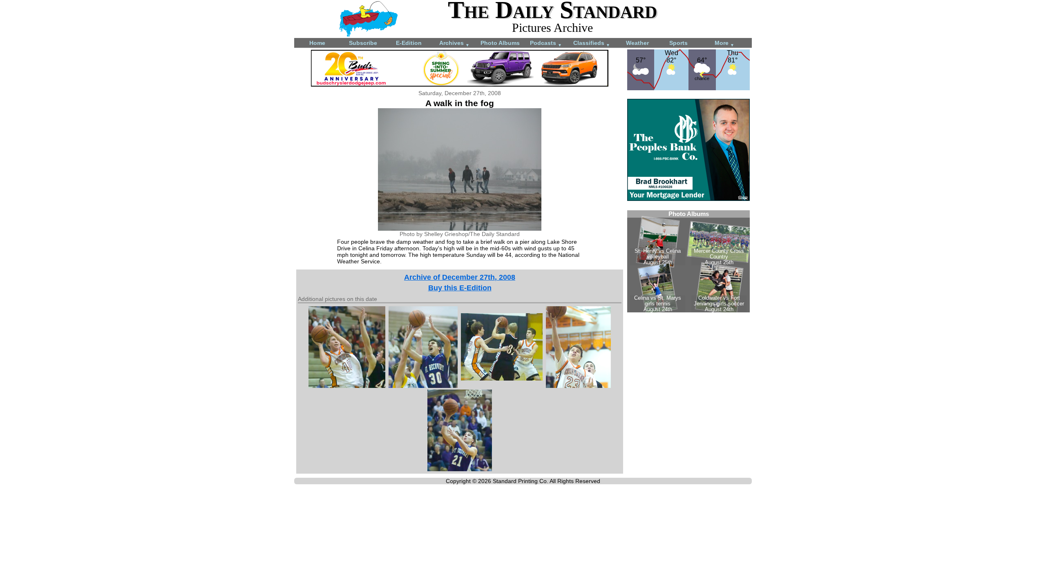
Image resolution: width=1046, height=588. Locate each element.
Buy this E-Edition (460, 288)
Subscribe (363, 43)
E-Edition (409, 43)
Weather (637, 43)
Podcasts (546, 43)
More (724, 43)
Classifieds (591, 43)
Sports (678, 43)
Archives (454, 43)
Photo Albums (500, 43)
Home (317, 43)
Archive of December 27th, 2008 (459, 277)
